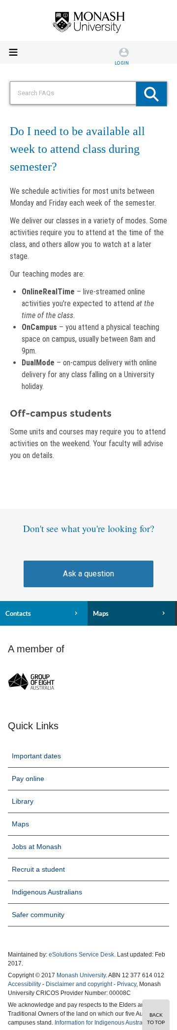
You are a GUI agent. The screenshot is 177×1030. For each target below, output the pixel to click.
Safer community (38, 915)
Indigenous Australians (47, 892)
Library (22, 801)
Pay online (28, 778)
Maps (101, 613)
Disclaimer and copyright (79, 984)
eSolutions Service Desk (81, 954)
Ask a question (88, 573)
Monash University (81, 975)
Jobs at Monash (36, 847)
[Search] (151, 94)
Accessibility (24, 984)
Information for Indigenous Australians (105, 1022)
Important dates (36, 756)
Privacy (126, 984)
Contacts (18, 613)
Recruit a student (38, 869)
